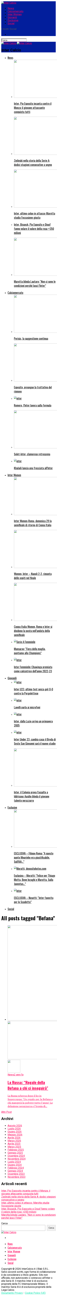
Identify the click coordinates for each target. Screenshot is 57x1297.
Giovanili (12, 17)
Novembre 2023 (16, 1176)
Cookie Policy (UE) (35, 1292)
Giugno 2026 (15, 1131)
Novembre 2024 (16, 1158)
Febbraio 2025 (16, 1149)
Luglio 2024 (14, 1161)
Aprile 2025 (14, 1143)
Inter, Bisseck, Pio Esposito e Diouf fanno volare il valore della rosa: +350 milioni (28, 1210)
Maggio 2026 (15, 1134)
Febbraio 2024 (16, 1167)
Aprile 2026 (14, 1137)
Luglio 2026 (14, 1128)
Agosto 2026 (15, 1125)
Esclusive (13, 20)
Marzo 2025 (14, 1146)
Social (11, 23)
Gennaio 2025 (15, 1152)
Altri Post (6, 1111)
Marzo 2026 (14, 1140)
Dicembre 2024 (16, 1155)
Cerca (4, 1223)
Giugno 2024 (15, 1164)
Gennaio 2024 (15, 1170)
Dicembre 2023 (16, 1173)
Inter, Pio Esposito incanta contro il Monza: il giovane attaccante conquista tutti (25, 1192)
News (11, 8)
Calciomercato (15, 11)
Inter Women (15, 14)
